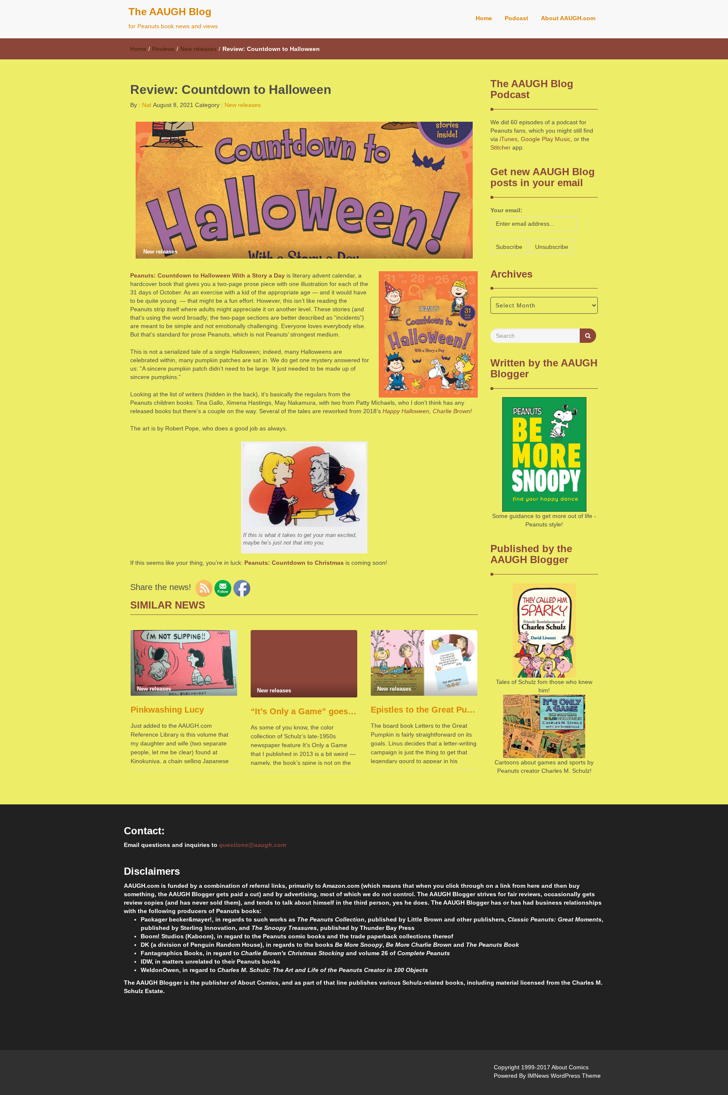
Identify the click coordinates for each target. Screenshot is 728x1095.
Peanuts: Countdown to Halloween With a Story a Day (207, 275)
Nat (145, 104)
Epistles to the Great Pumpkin (424, 709)
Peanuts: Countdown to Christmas (294, 562)
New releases (198, 48)
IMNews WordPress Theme (564, 1075)
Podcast (516, 18)
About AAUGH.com (568, 18)
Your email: (506, 210)
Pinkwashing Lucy (167, 709)
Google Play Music (545, 139)
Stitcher (500, 147)
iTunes (508, 139)
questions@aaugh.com (252, 844)
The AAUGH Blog (169, 11)
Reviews (163, 48)
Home (484, 18)
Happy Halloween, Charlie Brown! (427, 411)
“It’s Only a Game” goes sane (304, 711)
